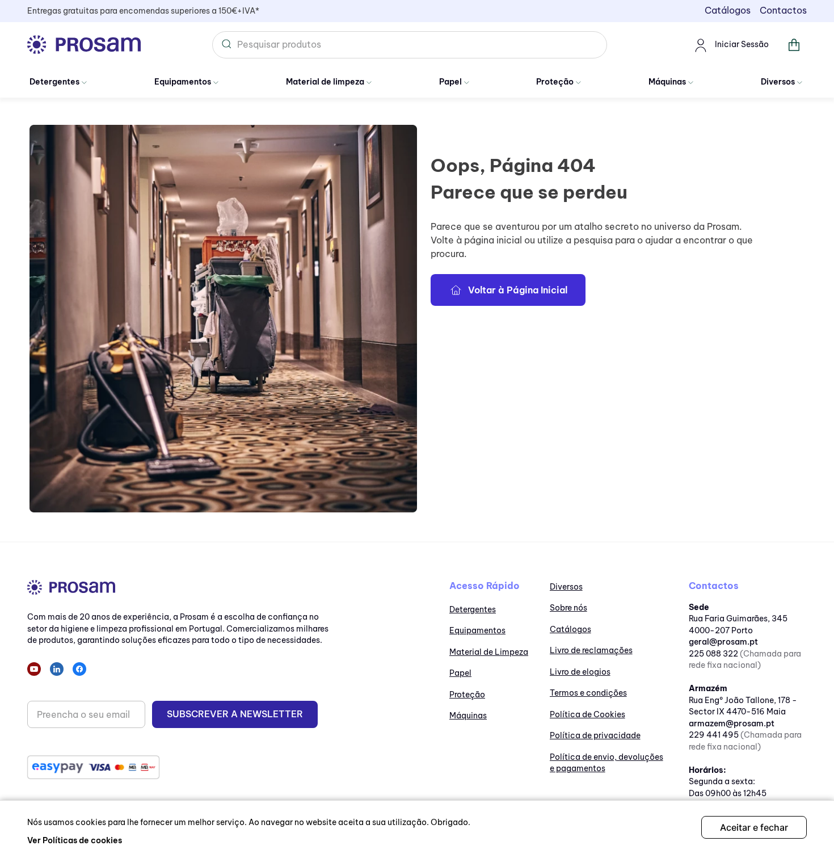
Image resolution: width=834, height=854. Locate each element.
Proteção (555, 82)
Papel (450, 82)
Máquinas (667, 82)
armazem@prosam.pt (731, 723)
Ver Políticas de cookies (74, 840)
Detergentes (54, 82)
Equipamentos (182, 82)
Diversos (778, 82)
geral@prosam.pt (723, 642)
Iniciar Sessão (742, 44)
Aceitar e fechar (754, 827)
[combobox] (409, 45)
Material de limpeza (325, 82)
